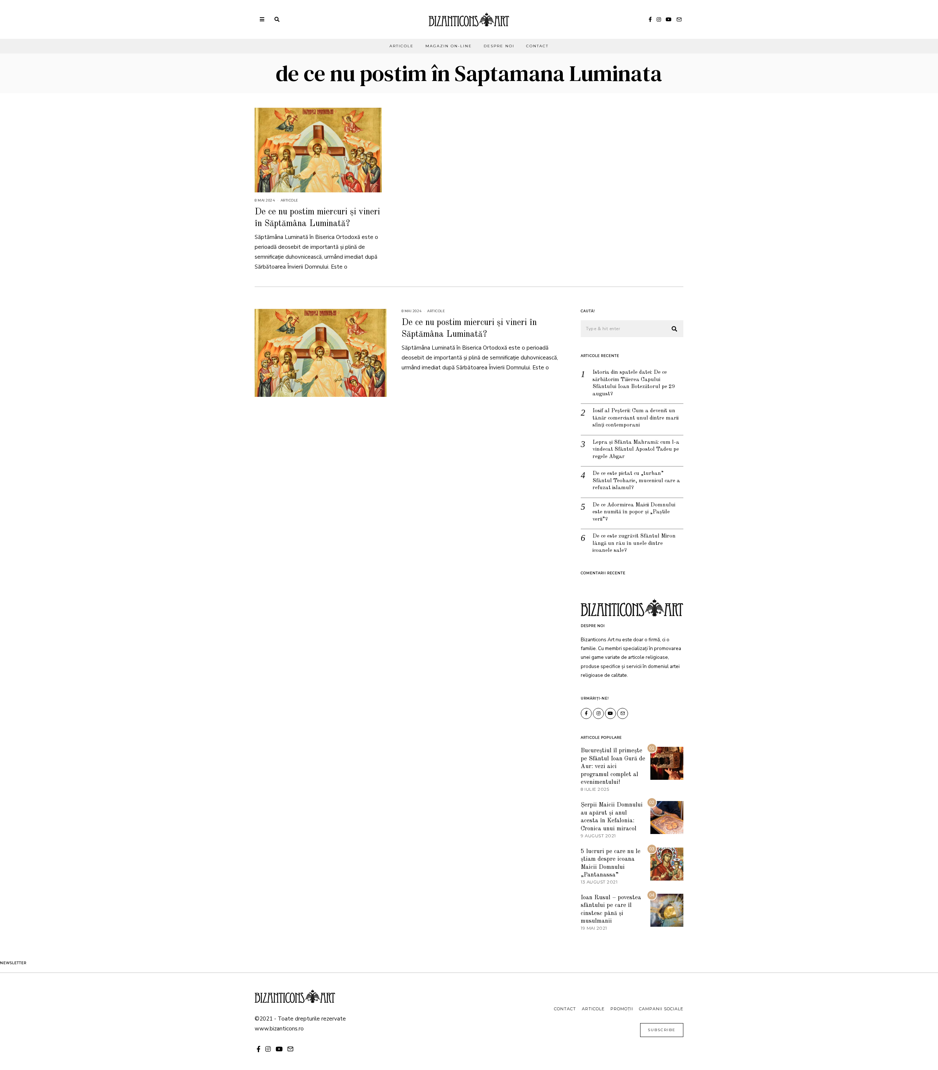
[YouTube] (668, 19)
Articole (401, 46)
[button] (674, 329)
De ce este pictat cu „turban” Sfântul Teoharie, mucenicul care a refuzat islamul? (636, 481)
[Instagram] (659, 19)
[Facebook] (650, 19)
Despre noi (499, 46)
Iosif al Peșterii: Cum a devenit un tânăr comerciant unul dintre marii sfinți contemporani (635, 418)
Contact (537, 46)
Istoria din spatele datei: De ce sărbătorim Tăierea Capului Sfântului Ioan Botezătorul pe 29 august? (633, 383)
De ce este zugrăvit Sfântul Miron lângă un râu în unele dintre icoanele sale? (634, 543)
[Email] (679, 19)
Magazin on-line (448, 46)
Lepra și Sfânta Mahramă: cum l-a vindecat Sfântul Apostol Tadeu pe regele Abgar (635, 450)
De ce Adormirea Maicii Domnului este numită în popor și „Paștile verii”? (633, 512)
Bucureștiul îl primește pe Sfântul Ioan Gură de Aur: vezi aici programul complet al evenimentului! (613, 766)
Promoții (621, 1008)
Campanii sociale (661, 1008)
